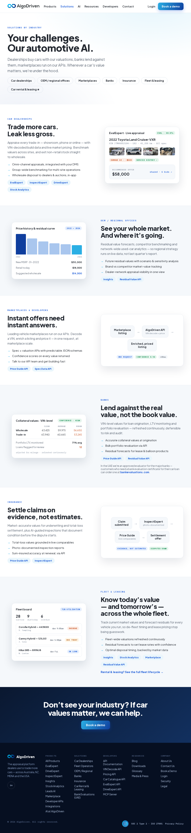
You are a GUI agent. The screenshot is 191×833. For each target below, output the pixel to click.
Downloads (139, 766)
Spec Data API (43, 368)
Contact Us (168, 766)
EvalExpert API (111, 784)
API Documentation (113, 762)
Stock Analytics (19, 189)
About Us (166, 761)
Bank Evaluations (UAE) (84, 796)
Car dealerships (21, 80)
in (11, 785)
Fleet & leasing (154, 80)
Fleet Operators (83, 766)
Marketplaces (88, 80)
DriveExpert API (112, 789)
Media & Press (140, 776)
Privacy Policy (174, 823)
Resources (91, 6)
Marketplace (153, 657)
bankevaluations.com (134, 472)
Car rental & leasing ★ (25, 89)
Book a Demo (169, 771)
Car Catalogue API (114, 779)
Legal (164, 786)
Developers (110, 6)
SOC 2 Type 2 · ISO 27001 (147, 823)
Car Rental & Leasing (81, 788)
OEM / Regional (83, 771)
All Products (53, 761)
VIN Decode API (112, 769)
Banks (110, 80)
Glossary (137, 771)
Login (151, 6)
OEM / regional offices (55, 80)
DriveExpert (61, 182)
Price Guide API (19, 368)
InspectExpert (38, 182)
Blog (134, 761)
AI (79, 6)
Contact (128, 6)
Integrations (53, 806)
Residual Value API (130, 279)
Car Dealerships (83, 761)
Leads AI (50, 791)
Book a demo (171, 6)
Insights (108, 279)
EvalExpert (16, 182)
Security (166, 781)
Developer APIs (54, 801)
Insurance (129, 80)
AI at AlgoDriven (55, 811)
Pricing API (109, 774)
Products (50, 6)
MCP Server (110, 794)
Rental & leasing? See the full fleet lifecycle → (132, 672)
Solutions (67, 6)
